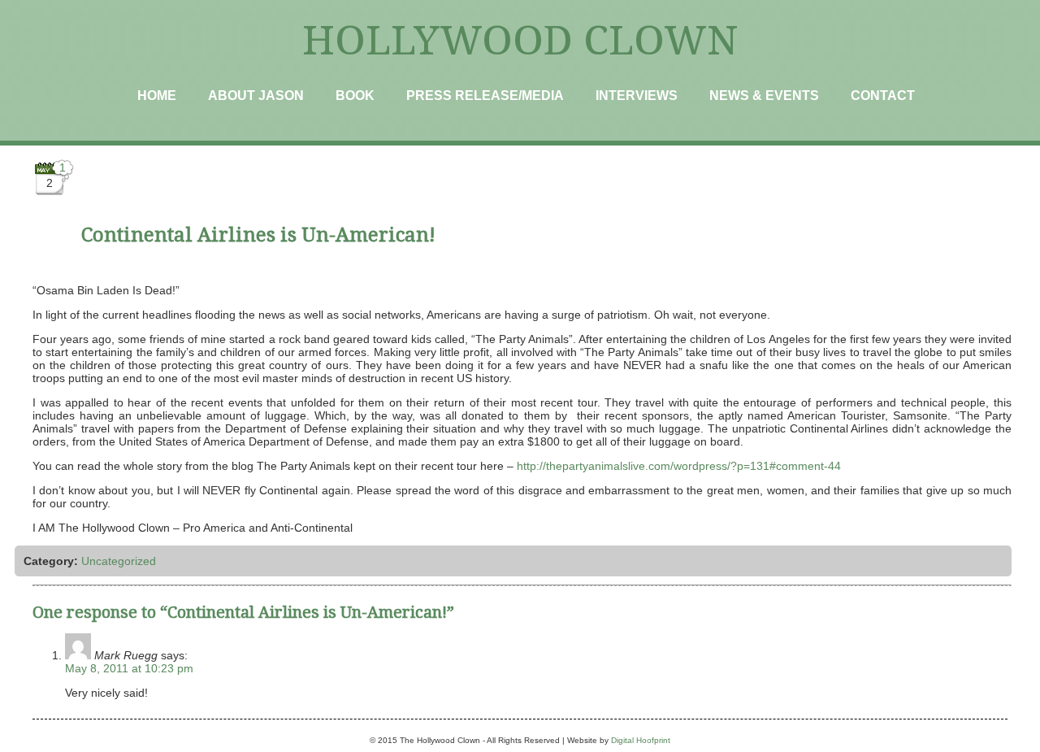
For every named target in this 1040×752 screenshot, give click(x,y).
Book (355, 95)
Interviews (637, 95)
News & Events (764, 95)
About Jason (256, 95)
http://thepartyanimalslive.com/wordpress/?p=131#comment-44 (679, 465)
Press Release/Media (485, 95)
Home (156, 95)
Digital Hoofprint (640, 740)
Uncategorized (118, 560)
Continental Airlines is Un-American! (258, 235)
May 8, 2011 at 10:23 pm (129, 668)
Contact (883, 95)
